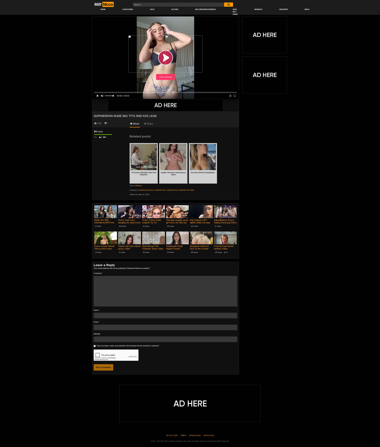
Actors (174, 9)
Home (102, 9)
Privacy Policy (195, 435)
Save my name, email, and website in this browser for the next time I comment (128, 346)
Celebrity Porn (160, 190)
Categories (127, 9)
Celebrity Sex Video (186, 190)
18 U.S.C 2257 (172, 435)
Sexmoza (258, 9)
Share (149, 123)
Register (283, 9)
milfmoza (138, 186)
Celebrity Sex (172, 190)
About (135, 123)
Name (97, 310)
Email (96, 322)
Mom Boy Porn (235, 11)
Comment (98, 273)
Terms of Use (209, 435)
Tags (152, 9)
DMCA (307, 9)
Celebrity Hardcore (145, 190)
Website (97, 334)
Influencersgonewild (205, 9)
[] (228, 5)
